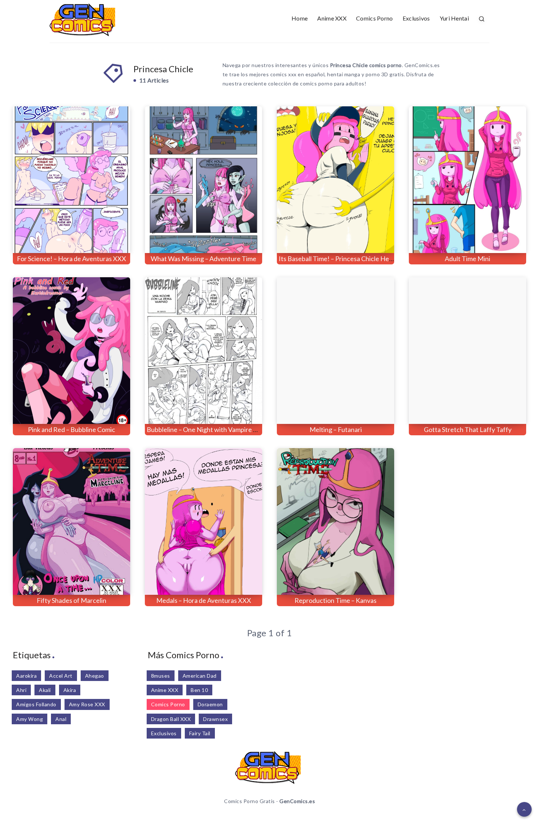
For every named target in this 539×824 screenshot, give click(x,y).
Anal (60, 719)
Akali (45, 690)
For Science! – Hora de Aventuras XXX (71, 258)
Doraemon (210, 704)
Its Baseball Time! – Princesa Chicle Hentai (339, 258)
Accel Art (61, 676)
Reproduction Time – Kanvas (335, 600)
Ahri (21, 690)
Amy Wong (29, 719)
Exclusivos (416, 18)
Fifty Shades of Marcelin (71, 600)
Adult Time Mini (467, 258)
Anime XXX (331, 18)
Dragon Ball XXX (171, 719)
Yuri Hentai (454, 18)
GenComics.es (297, 801)
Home (300, 18)
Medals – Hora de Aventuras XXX (203, 600)
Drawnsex (215, 719)
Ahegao (94, 676)
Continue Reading (97, 231)
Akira (69, 690)
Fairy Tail (199, 733)
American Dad (200, 676)
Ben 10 (199, 690)
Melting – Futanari (335, 429)
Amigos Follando (36, 704)
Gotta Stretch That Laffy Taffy (467, 429)
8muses (160, 676)
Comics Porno (374, 18)
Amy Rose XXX (87, 704)
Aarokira (26, 676)
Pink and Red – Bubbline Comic (71, 429)
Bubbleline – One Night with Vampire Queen (210, 429)
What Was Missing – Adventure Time (203, 258)
